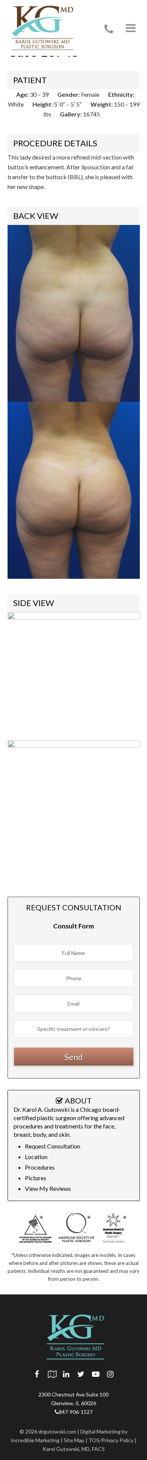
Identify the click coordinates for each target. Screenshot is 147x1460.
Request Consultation (52, 1146)
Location (36, 1156)
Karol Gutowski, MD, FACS (74, 1449)
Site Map (74, 1440)
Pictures (35, 1177)
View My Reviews (48, 1188)
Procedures (40, 1167)
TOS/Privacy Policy (111, 1440)
